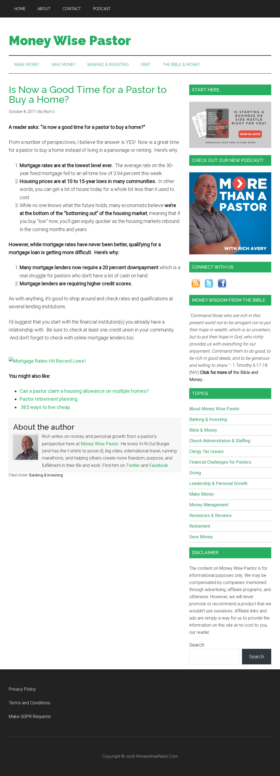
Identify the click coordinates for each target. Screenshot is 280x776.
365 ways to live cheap (45, 407)
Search (196, 645)
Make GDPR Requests (30, 716)
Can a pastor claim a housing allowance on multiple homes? (84, 391)
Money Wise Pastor (70, 40)
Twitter (133, 465)
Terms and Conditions (29, 702)
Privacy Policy (22, 689)
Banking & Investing (46, 475)
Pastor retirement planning (48, 399)
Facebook (158, 465)
